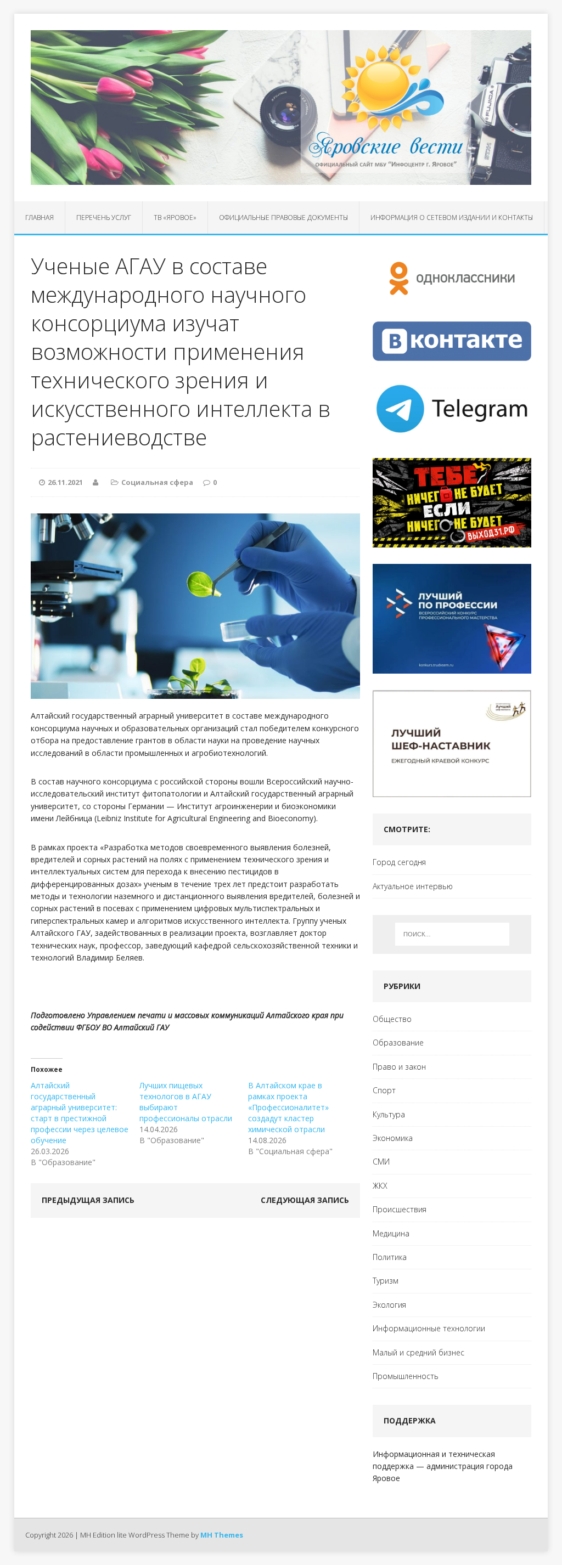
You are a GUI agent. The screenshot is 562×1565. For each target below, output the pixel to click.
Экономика (393, 1138)
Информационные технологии (429, 1328)
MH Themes (221, 1535)
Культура (389, 1114)
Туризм (385, 1280)
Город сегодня (399, 862)
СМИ (381, 1161)
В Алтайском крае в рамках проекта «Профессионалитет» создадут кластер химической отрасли (288, 1107)
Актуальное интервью (413, 886)
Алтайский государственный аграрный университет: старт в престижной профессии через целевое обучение (79, 1112)
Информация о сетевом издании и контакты (451, 217)
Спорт (384, 1090)
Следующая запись (305, 1200)
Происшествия (399, 1209)
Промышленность (406, 1376)
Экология (389, 1305)
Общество (392, 1019)
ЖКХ (380, 1185)
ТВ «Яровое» (175, 217)
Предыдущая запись (88, 1200)
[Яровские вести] (281, 107)
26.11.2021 (65, 482)
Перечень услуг (103, 217)
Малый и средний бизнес (418, 1352)
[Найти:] (452, 934)
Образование (398, 1042)
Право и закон (399, 1066)
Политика (390, 1257)
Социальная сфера (157, 482)
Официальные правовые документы (283, 217)
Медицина (391, 1233)
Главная (39, 217)
